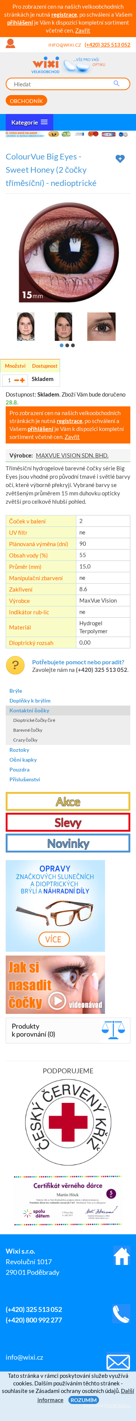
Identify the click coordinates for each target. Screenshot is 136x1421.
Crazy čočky (25, 740)
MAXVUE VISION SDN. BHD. (72, 455)
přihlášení (20, 22)
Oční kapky (23, 759)
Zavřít (82, 30)
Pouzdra (19, 769)
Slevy (68, 822)
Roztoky (19, 749)
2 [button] (67, 345)
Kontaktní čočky (29, 710)
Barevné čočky (27, 730)
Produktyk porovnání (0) (33, 1030)
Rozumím (84, 1400)
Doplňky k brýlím (30, 700)
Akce (68, 801)
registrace (64, 14)
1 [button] (61, 345)
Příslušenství (24, 779)
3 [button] (73, 345)
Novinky (68, 843)
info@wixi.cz (64, 45)
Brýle (15, 690)
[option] (68, 134)
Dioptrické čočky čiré (34, 720)
